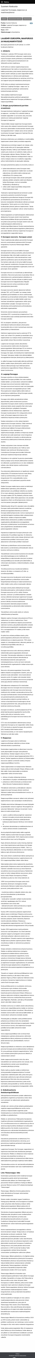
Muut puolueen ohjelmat (15, 18)
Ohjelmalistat (27, 18)
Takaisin (4, 18)
